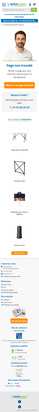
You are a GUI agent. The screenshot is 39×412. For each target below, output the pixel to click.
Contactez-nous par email (11, 276)
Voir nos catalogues (19, 321)
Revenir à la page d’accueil (19, 85)
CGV (5, 287)
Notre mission (7, 285)
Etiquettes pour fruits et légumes (19, 213)
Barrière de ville (19, 181)
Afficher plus (18, 253)
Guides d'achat (8, 302)
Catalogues (7, 300)
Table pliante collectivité (19, 150)
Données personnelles (11, 292)
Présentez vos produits (11, 305)
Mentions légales (9, 290)
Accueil (3, 25)
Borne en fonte (19, 245)
